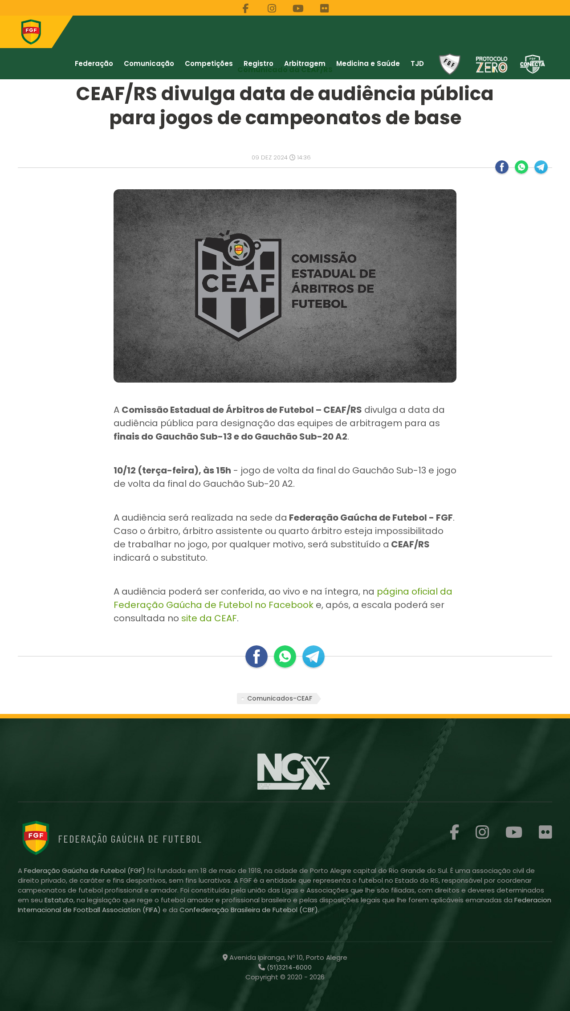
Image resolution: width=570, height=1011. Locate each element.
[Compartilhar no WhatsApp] (521, 167)
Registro (258, 63)
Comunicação (149, 63)
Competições (209, 63)
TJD (417, 63)
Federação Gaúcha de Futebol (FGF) (85, 870)
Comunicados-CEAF (279, 698)
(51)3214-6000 (288, 967)
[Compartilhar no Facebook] (502, 167)
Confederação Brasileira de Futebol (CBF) (248, 909)
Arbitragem (305, 63)
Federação (94, 63)
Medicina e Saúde (368, 63)
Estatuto (59, 900)
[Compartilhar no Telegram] (541, 167)
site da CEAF (209, 618)
